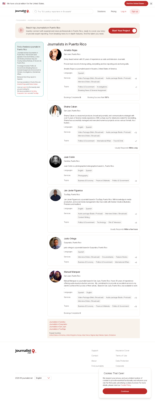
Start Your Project (121, 30)
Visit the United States (136, 3)
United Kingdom (71, 335)
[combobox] (63, 11)
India (83, 335)
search (25, 87)
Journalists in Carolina (57, 322)
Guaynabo (20, 93)
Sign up (135, 11)
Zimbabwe (112, 335)
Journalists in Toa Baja (57, 329)
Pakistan (101, 335)
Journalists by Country (34, 20)
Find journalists (21, 20)
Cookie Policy (126, 385)
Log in (123, 11)
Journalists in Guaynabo (58, 324)
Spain (106, 335)
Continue (125, 391)
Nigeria (92, 335)
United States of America (57, 335)
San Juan (27, 93)
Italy (97, 335)
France (87, 335)
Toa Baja (35, 93)
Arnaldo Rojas (21, 84)
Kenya (79, 335)
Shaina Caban (33, 84)
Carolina (33, 91)
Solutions (101, 11)
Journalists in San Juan (57, 327)
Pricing (113, 11)
